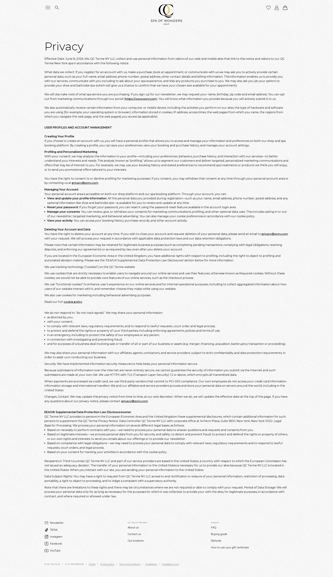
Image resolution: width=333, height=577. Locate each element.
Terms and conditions (129, 564)
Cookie (92, 564)
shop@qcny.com (170, 564)
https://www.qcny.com (140, 99)
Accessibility (151, 564)
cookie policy (73, 302)
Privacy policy (107, 564)
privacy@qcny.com (85, 183)
